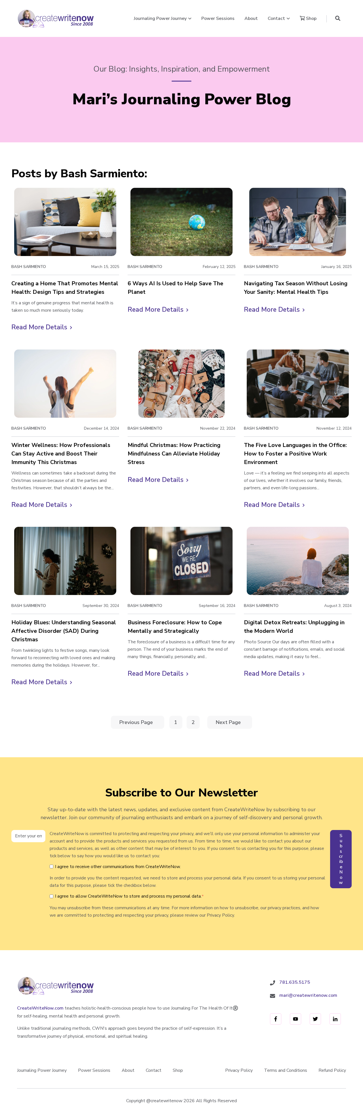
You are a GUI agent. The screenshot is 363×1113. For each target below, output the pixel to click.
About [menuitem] (128, 1070)
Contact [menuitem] (153, 1070)
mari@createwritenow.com (308, 995)
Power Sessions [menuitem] (94, 1070)
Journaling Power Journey (160, 18)
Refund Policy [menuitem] (332, 1070)
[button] (337, 18)
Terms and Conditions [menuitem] (285, 1070)
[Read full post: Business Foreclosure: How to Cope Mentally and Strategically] (181, 561)
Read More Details (41, 327)
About (251, 18)
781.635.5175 (294, 982)
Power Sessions (218, 18)
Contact (276, 18)
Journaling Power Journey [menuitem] (42, 1070)
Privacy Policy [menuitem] (239, 1070)
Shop (310, 18)
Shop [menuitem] (178, 1070)
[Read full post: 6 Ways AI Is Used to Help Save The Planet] (181, 222)
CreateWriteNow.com (40, 1008)
